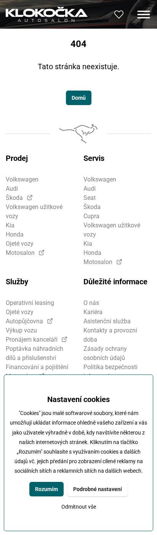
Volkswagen (22, 179)
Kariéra (93, 312)
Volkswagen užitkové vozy (34, 211)
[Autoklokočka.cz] (47, 14)
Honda (15, 234)
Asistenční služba (107, 321)
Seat (89, 197)
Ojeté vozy (20, 243)
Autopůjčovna (24, 321)
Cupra (91, 216)
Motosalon (20, 252)
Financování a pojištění (37, 367)
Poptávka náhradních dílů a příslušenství (34, 353)
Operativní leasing (30, 302)
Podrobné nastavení (97, 489)
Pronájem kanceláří (32, 339)
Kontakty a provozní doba (110, 335)
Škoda (14, 197)
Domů (79, 98)
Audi (12, 188)
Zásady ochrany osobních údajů (105, 353)
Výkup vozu (21, 330)
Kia (10, 225)
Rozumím (46, 489)
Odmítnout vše (78, 507)
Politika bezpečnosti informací (110, 371)
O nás (91, 302)
